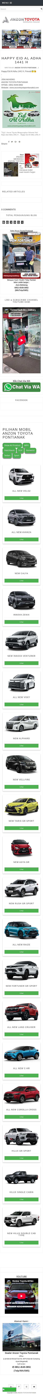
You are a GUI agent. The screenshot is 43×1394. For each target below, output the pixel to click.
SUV (20, 450)
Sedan (7, 455)
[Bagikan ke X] (12, 142)
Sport (16, 455)
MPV (26, 445)
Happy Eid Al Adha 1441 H (30, 135)
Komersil (30, 450)
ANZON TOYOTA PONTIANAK (27, 1392)
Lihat (21, 498)
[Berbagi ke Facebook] (9, 142)
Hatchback (9, 450)
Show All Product (12, 445)
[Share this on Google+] (16, 142)
